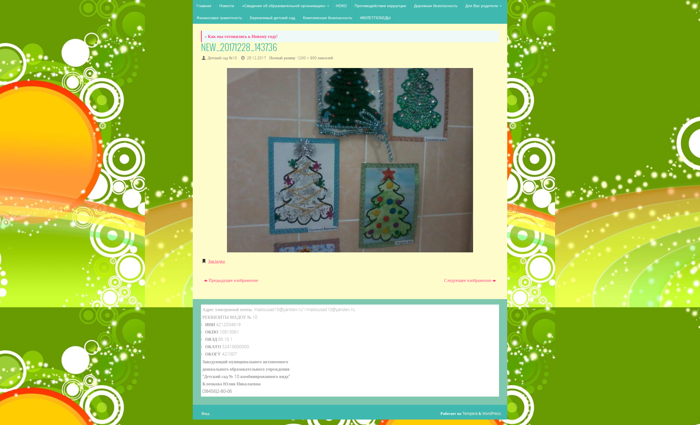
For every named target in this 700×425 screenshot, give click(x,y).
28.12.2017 (256, 57)
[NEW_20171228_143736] (350, 160)
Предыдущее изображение (233, 280)
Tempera (469, 413)
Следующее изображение (467, 280)
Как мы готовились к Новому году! (241, 36)
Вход (205, 413)
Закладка (216, 261)
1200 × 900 (307, 57)
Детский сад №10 (222, 57)
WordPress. (492, 413)
